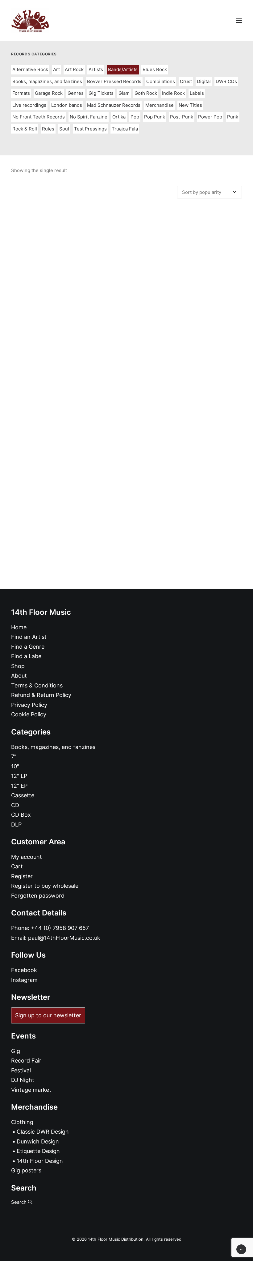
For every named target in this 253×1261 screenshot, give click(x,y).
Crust (186, 81)
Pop (135, 117)
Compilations (160, 81)
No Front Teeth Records (38, 117)
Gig (15, 1051)
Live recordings (29, 105)
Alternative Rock (30, 69)
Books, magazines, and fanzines (47, 81)
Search (19, 1202)
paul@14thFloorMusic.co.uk (64, 938)
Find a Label (27, 656)
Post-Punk (181, 117)
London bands (66, 105)
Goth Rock (146, 93)
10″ (15, 766)
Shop (18, 666)
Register (22, 876)
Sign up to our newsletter (48, 1015)
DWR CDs (226, 81)
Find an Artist (29, 637)
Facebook (24, 970)
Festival (21, 1070)
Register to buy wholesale (44, 886)
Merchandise (159, 105)
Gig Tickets (101, 93)
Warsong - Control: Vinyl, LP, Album (126, 459)
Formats (21, 93)
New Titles (190, 105)
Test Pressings (90, 129)
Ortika (119, 117)
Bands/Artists (123, 69)
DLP (16, 824)
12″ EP (19, 786)
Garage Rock (49, 93)
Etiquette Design (38, 1151)
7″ (13, 756)
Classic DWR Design (43, 1131)
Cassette (22, 795)
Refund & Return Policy (41, 695)
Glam (124, 93)
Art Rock (74, 69)
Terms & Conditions (37, 685)
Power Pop (210, 117)
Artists (96, 69)
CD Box (21, 814)
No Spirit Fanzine (88, 117)
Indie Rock (173, 93)
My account (26, 857)
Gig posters (26, 1170)
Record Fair (26, 1060)
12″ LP (19, 776)
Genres (76, 93)
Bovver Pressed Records (114, 81)
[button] (239, 20)
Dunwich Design (38, 1141)
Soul (64, 129)
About (19, 675)
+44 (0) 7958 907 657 (60, 928)
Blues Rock (155, 69)
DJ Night (22, 1080)
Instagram (24, 980)
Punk (232, 117)
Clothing (22, 1122)
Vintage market (31, 1090)
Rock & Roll (24, 129)
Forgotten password (37, 895)
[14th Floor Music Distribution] (30, 20)
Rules (48, 129)
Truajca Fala (125, 129)
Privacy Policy (29, 705)
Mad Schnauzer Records (113, 105)
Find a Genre (27, 646)
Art (56, 69)
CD (15, 805)
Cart (17, 866)
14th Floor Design (40, 1161)
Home (19, 627)
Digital (204, 81)
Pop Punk (154, 117)
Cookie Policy (28, 714)
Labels (197, 93)
